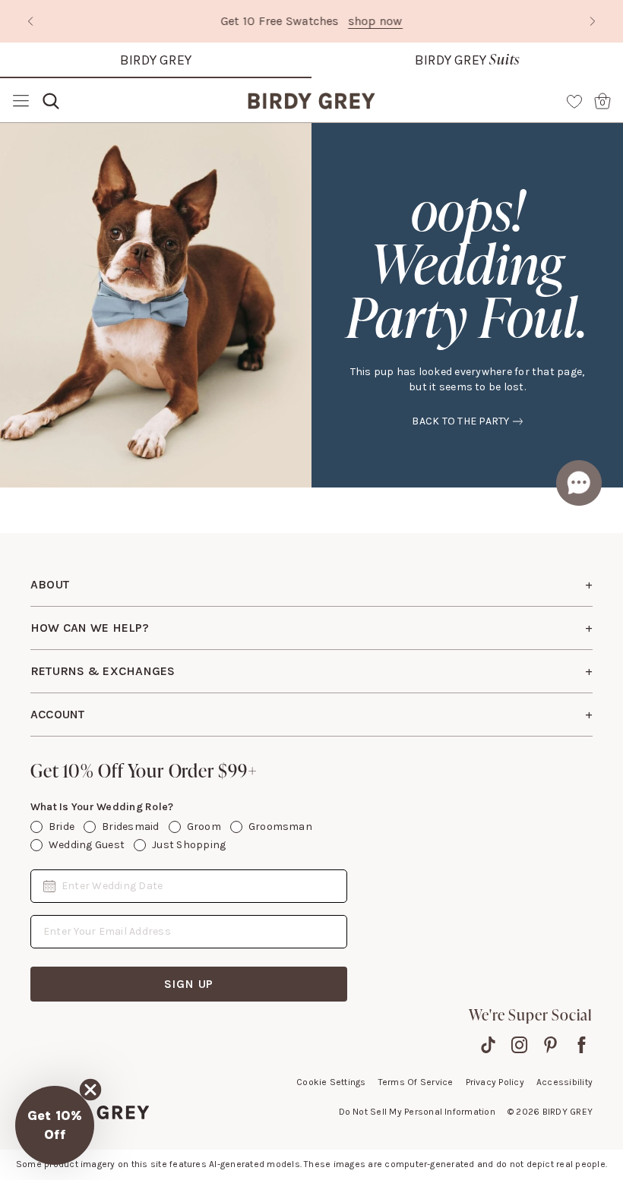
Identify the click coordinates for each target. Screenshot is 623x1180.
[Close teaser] (90, 1089)
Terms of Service (416, 1082)
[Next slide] (592, 21)
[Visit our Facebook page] (582, 1044)
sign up (189, 983)
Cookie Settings (331, 1082)
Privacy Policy (495, 1082)
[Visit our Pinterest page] (550, 1044)
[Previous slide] (30, 21)
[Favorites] (574, 101)
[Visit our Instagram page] (519, 1044)
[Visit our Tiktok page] (488, 1044)
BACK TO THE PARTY (460, 421)
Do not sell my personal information (417, 1111)
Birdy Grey (155, 60)
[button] (54, 1125)
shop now (375, 21)
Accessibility (564, 1082)
